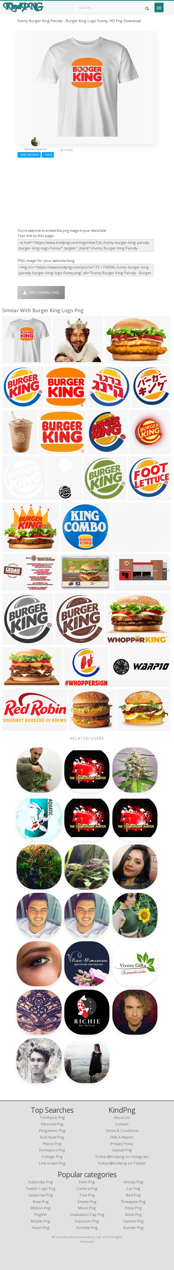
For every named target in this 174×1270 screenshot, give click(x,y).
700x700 (53, 405)
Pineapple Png (133, 1201)
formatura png (52, 1150)
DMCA (48, 154)
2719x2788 (65, 642)
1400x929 (12, 588)
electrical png (52, 1124)
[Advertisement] (87, 192)
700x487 (77, 728)
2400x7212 (57, 497)
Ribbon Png (41, 1208)
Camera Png (87, 1188)
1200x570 (12, 728)
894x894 (140, 405)
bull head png (52, 1137)
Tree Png (87, 1195)
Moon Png (87, 1208)
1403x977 (69, 588)
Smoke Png (87, 1201)
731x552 (125, 728)
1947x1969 (93, 497)
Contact (121, 1124)
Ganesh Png (133, 1221)
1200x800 (114, 361)
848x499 (11, 497)
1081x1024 (98, 405)
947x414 (122, 588)
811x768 (47, 451)
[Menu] (159, 7)
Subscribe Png (40, 1181)
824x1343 (12, 451)
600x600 (137, 451)
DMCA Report (121, 1137)
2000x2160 (13, 549)
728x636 (72, 684)
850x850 (11, 684)
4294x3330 (116, 642)
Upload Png (122, 1150)
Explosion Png (87, 1221)
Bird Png (133, 1195)
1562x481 (119, 684)
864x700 (119, 549)
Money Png (133, 1181)
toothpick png (52, 1117)
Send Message (29, 154)
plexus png (52, 1143)
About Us (122, 1117)
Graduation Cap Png (87, 1214)
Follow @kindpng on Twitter (122, 1163)
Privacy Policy (122, 1143)
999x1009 (12, 642)
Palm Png (87, 1181)
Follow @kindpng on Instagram (121, 1156)
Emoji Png (133, 1208)
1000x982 (70, 549)
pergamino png (52, 1130)
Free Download (43, 292)
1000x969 (12, 361)
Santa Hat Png (40, 1195)
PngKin (40, 1214)
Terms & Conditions (122, 1130)
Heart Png (40, 1227)
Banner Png (133, 1227)
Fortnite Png (87, 1227)
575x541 (61, 361)
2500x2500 (13, 405)
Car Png (133, 1188)
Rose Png (41, 1201)
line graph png (52, 1163)
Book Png (133, 1214)
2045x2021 (138, 497)
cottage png (52, 1156)
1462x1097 (97, 451)
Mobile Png (40, 1221)
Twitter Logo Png (41, 1188)
